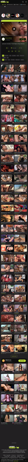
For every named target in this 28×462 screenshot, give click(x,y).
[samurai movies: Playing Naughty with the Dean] (7, 339)
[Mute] (3, 23)
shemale (6, 55)
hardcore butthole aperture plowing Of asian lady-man (6, 152)
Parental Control (5, 457)
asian (18, 55)
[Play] (14, 29)
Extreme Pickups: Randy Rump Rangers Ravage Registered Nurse (6, 172)
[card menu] (13, 73)
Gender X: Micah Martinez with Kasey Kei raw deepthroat (19, 72)
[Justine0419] (20, 379)
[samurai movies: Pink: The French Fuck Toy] (20, 169)
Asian (9, 59)
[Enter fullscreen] (25, 34)
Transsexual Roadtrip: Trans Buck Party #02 (19, 92)
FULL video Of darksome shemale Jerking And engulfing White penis (19, 222)
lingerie (4, 57)
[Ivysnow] (20, 399)
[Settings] (25, 23)
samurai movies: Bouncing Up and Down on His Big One (19, 132)
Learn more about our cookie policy (18, 450)
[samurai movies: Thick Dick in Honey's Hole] (7, 199)
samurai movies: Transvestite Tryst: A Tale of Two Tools (19, 302)
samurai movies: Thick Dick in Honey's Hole (6, 202)
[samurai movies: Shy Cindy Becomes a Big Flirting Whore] (20, 289)
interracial (22, 55)
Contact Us (13, 455)
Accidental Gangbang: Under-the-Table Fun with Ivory (6, 82)
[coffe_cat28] (7, 89)
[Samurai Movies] (3, 39)
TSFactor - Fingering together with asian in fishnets (6, 132)
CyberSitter (23, 452)
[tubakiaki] (7, 368)
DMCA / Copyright (6, 455)
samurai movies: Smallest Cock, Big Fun (6, 192)
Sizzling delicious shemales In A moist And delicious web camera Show (6, 232)
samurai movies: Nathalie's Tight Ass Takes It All (19, 242)
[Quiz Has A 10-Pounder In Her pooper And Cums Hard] (7, 279)
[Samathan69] (20, 309)
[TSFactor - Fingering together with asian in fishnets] (7, 129)
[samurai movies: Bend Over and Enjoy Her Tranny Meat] (7, 309)
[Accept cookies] (26, 460)
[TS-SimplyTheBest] (20, 419)
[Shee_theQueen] (20, 409)
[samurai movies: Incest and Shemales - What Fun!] (20, 229)
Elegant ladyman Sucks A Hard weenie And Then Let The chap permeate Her (19, 182)
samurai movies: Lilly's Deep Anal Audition (6, 322)
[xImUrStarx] (7, 409)
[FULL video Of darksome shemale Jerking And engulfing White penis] (20, 219)
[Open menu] (26, 2)
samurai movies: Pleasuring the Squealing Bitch (6, 102)
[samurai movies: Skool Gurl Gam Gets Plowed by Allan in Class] (20, 279)
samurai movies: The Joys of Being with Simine (19, 122)
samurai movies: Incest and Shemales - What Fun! (19, 232)
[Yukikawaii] (7, 389)
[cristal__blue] (7, 379)
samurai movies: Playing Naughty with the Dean (6, 342)
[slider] (14, 35)
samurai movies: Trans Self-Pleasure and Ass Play (19, 262)
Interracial (17, 59)
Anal (6, 59)
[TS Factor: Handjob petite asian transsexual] (7, 159)
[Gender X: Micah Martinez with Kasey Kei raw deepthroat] (20, 69)
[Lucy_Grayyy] (7, 399)
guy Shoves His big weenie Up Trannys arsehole (19, 202)
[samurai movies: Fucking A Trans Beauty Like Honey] (20, 329)
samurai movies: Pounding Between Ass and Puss (19, 322)
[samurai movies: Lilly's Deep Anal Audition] (7, 319)
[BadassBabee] (7, 239)
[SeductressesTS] (20, 209)
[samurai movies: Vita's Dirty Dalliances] (7, 259)
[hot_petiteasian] (7, 419)
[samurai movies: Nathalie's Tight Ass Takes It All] (20, 239)
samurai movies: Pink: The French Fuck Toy (19, 172)
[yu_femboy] (20, 159)
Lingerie (22, 59)
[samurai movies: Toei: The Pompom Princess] (20, 109)
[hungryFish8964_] (7, 119)
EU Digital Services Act (13, 457)
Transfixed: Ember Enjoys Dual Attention (19, 142)
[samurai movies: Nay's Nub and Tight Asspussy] (20, 99)
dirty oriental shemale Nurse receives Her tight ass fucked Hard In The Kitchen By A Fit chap (19, 352)
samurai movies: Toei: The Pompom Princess (19, 112)
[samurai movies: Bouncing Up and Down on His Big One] (20, 129)
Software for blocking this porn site (9, 452)
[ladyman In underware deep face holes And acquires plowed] (7, 349)
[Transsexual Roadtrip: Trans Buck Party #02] (20, 89)
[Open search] (23, 2)
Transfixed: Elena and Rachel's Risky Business (6, 72)
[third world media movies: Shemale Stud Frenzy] (20, 249)
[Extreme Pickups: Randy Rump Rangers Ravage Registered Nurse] (7, 169)
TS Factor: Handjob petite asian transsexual (6, 162)
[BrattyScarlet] (7, 139)
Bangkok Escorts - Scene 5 (5, 212)
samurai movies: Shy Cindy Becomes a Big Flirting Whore (19, 292)
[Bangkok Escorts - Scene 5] (7, 209)
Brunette (12, 59)
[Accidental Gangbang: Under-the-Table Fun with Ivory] (7, 79)
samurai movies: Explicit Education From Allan (19, 82)
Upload (18, 456)
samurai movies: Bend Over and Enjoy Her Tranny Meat (6, 312)
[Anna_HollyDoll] (20, 339)
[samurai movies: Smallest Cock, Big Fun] (7, 189)
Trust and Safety (22, 457)
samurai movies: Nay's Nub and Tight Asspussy (19, 102)
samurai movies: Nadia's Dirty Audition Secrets (19, 272)
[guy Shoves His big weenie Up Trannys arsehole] (20, 199)
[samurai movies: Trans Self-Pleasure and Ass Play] (20, 259)
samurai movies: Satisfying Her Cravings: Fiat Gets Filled (6, 332)
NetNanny (19, 452)
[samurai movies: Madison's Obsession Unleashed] (7, 109)
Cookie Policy (7, 456)
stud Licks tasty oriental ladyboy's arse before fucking (6, 252)
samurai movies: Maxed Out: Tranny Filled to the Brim (6, 302)
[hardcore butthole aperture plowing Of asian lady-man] (7, 149)
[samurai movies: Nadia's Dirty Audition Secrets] (20, 269)
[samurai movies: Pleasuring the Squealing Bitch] (7, 99)
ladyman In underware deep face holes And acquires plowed (6, 352)
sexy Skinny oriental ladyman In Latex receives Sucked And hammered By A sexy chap (6, 222)
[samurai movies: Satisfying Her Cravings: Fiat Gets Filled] (7, 329)
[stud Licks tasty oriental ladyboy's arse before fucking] (7, 249)
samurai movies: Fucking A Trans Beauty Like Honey (19, 332)
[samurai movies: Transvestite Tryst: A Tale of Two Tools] (20, 299)
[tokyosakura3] (7, 289)
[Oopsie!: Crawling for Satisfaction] (20, 149)
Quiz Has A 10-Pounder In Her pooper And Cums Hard (6, 282)
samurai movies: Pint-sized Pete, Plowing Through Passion (6, 182)
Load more (14, 356)
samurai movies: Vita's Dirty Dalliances (6, 262)
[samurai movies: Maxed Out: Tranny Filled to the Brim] (7, 299)
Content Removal (20, 455)
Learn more (16, 460)
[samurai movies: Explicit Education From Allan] (20, 79)
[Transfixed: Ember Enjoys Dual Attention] (20, 139)
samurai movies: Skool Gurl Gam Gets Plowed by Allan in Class (19, 282)
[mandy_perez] (20, 368)
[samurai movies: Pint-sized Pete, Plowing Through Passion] (7, 179)
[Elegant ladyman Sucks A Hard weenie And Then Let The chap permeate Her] (20, 179)
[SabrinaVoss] (20, 389)
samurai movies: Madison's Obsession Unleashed (6, 112)
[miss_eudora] (7, 269)
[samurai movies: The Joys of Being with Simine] (20, 119)
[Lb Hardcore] (5, 2)
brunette (14, 55)
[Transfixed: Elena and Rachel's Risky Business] (7, 69)
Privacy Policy (13, 456)
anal (10, 55)
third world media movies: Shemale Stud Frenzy (19, 252)
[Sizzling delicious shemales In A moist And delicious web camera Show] (7, 229)
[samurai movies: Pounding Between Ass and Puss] (20, 319)
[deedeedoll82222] (20, 189)
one (7, 57)
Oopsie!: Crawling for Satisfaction (19, 152)
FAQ (22, 456)
